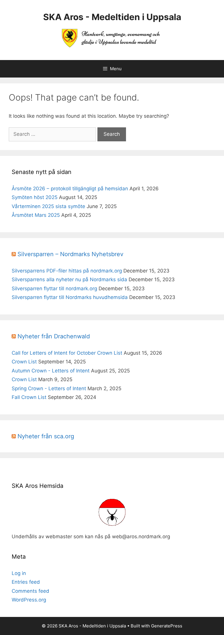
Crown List (24, 362)
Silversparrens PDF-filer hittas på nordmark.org (67, 271)
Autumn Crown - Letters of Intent (51, 371)
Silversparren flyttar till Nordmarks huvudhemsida (70, 297)
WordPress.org (29, 600)
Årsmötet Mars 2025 (36, 215)
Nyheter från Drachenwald (54, 336)
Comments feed (30, 591)
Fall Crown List (29, 397)
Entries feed (26, 582)
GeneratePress (166, 626)
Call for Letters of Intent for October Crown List (67, 353)
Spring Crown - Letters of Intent (49, 388)
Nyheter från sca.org (46, 436)
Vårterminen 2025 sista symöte (48, 206)
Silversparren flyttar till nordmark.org (54, 288)
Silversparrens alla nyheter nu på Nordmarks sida (69, 279)
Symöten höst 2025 (34, 197)
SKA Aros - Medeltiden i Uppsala (112, 17)
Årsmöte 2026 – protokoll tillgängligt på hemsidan (70, 188)
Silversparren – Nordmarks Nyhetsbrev (70, 254)
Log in (19, 573)
